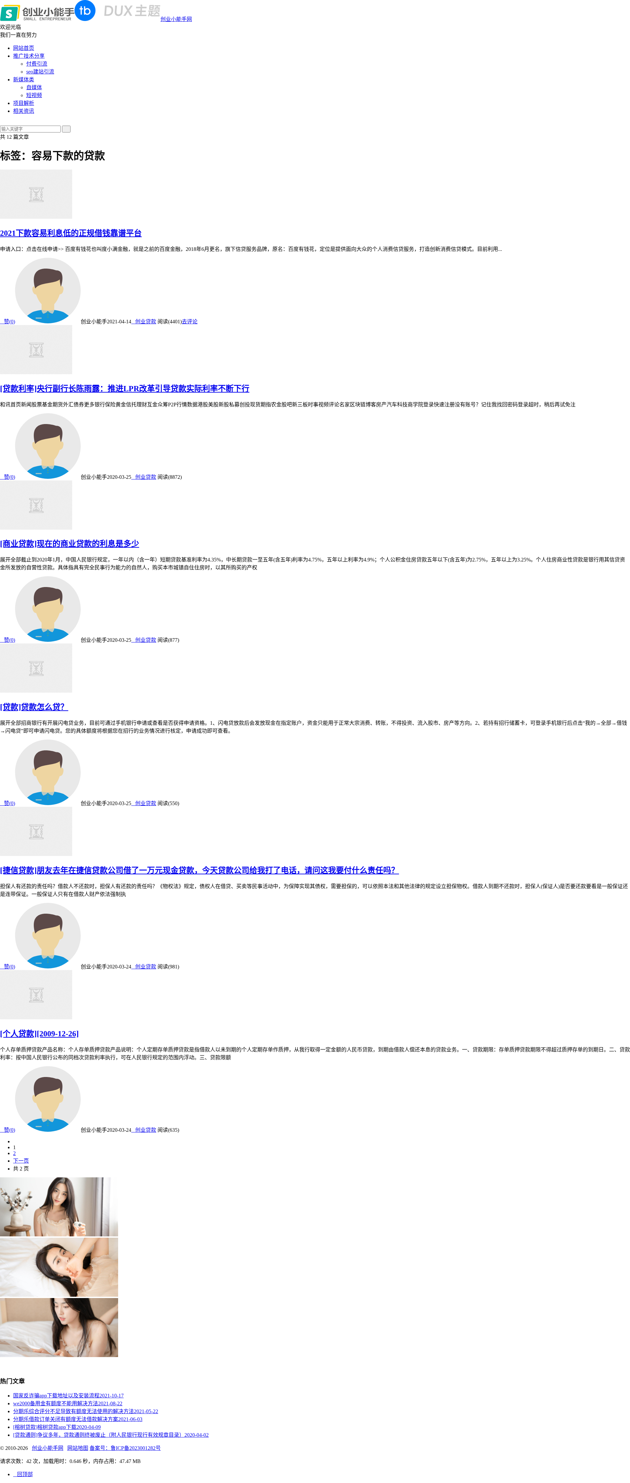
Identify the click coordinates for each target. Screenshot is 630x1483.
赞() (7, 321)
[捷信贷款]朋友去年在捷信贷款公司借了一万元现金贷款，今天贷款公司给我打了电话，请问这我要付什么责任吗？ (199, 870)
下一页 (21, 1161)
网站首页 (23, 48)
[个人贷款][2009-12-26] (39, 1033)
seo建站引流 (40, 71)
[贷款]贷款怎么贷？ (34, 707)
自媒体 (34, 87)
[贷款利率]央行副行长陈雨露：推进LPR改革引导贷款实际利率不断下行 (124, 388)
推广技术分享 (29, 56)
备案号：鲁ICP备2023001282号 (125, 1448)
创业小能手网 (176, 19)
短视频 (34, 95)
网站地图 (77, 1448)
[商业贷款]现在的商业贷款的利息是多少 (69, 543)
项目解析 (23, 103)
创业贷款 (143, 321)
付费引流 (36, 64)
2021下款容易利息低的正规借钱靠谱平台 (71, 233)
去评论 (190, 321)
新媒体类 (23, 79)
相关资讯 (23, 111)
